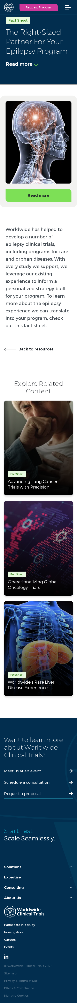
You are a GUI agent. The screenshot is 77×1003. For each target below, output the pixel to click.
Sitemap (10, 973)
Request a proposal (22, 793)
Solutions (12, 867)
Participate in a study (19, 925)
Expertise (12, 877)
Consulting (14, 887)
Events (9, 947)
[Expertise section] (71, 877)
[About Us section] (71, 898)
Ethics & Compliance (19, 988)
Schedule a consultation (27, 782)
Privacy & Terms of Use (21, 981)
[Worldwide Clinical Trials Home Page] (7, 7)
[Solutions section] (71, 867)
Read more (19, 64)
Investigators (13, 932)
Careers (10, 940)
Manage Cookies (16, 995)
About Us (12, 898)
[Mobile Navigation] (70, 7)
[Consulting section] (71, 887)
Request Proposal (39, 7)
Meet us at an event (22, 771)
